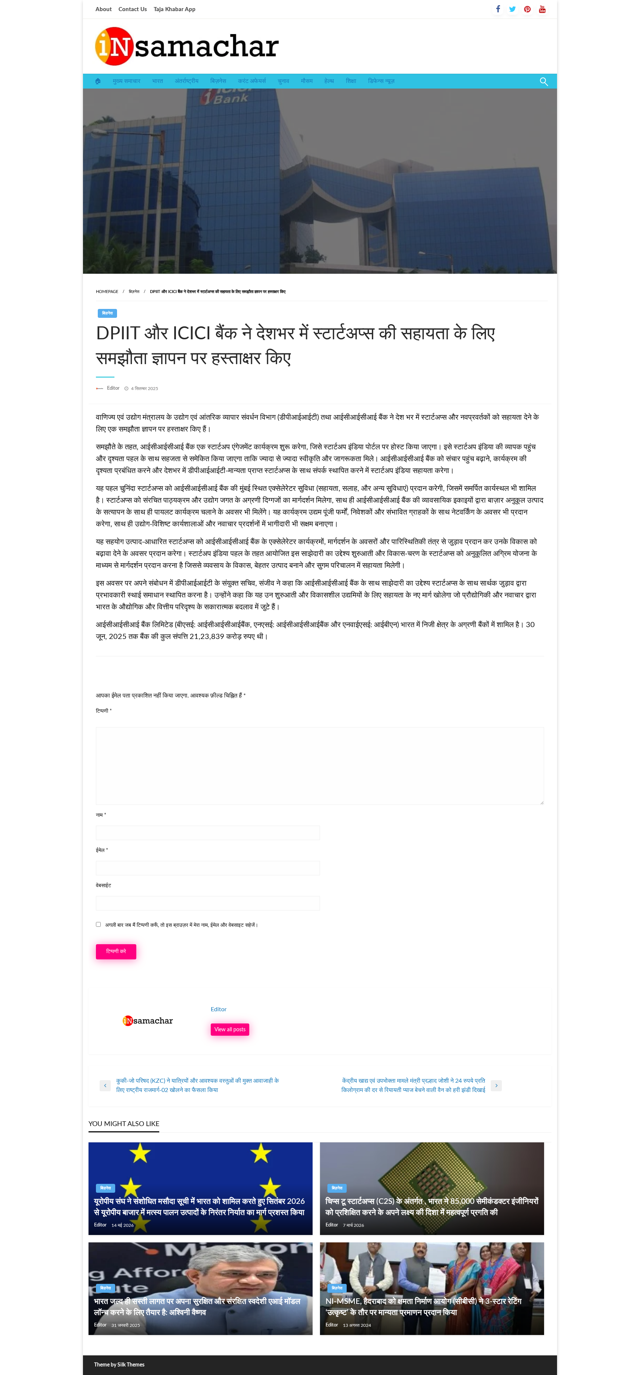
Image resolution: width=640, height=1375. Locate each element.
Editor (114, 388)
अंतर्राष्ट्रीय (187, 81)
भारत (157, 81)
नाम (101, 815)
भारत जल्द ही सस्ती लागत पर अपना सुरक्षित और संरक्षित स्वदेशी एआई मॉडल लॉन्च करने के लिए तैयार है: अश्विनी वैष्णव (197, 1307)
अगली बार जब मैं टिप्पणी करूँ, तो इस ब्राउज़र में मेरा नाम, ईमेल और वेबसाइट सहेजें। (181, 925)
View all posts (230, 1029)
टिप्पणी (104, 711)
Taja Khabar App (175, 9)
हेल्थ (329, 81)
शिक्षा (351, 81)
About (104, 9)
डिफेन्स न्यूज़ (381, 81)
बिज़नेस (218, 81)
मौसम (307, 81)
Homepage (107, 292)
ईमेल (102, 850)
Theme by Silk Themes (119, 1365)
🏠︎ (97, 81)
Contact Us (133, 9)
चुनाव (283, 81)
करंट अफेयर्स (252, 81)
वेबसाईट (103, 885)
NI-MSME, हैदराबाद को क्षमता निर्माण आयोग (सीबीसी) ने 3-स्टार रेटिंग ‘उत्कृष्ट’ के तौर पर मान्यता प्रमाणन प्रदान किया (423, 1307)
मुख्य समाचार (126, 81)
